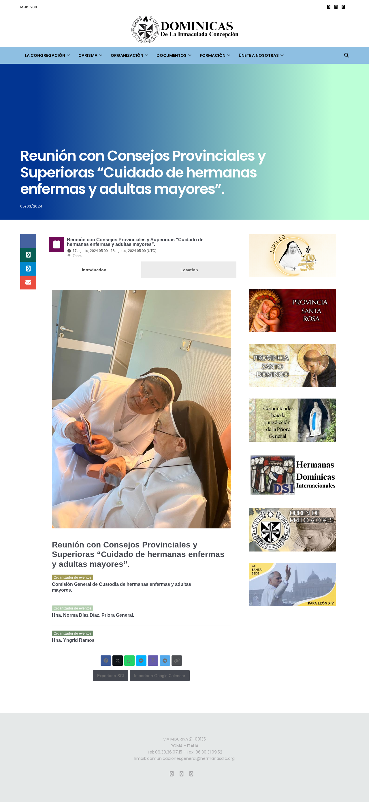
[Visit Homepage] (184, 31)
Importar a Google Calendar (159, 675)
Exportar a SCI (110, 675)
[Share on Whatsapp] (28, 255)
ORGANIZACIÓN (127, 55)
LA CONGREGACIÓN (45, 55)
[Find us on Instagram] (328, 7)
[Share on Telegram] (28, 269)
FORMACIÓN (212, 55)
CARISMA (87, 55)
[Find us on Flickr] (343, 7)
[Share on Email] (28, 282)
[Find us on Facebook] (336, 7)
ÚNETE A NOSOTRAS (259, 55)
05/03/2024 (31, 206)
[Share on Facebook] (28, 241)
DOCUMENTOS (172, 55)
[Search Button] (346, 55)
